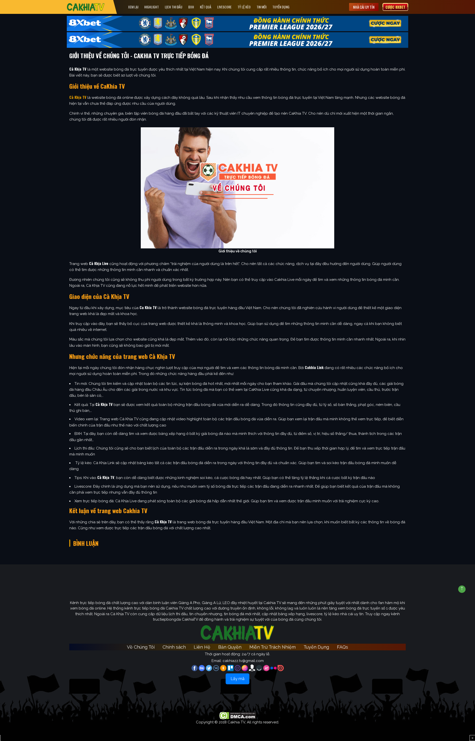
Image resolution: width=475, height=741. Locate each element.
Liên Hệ (202, 647)
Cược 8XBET (395, 7)
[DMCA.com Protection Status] (237, 715)
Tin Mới (261, 6)
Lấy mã (237, 678)
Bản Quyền (229, 647)
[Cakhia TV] (86, 7)
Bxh (191, 6)
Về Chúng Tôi (141, 647)
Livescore (224, 6)
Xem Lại (133, 6)
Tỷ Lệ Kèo (244, 6)
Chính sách (174, 647)
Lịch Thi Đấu (173, 6)
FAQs (342, 647)
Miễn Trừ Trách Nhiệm (272, 647)
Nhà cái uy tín (364, 7)
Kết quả (205, 6)
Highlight (151, 6)
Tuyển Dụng (280, 6)
